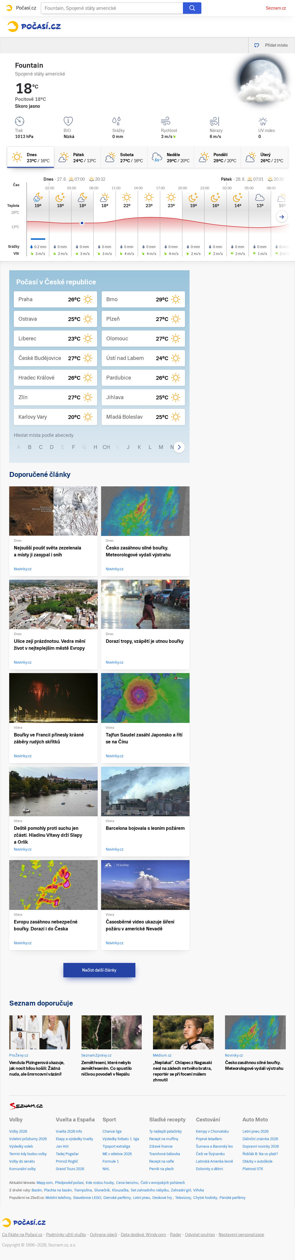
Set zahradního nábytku (150, 1190)
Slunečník (102, 1190)
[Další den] (282, 216)
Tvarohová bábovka (164, 1154)
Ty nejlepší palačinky (165, 1131)
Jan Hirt (62, 1146)
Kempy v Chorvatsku (212, 1131)
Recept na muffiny (163, 1139)
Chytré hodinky (205, 1198)
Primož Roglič (67, 1161)
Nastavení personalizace (241, 1234)
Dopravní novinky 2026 (261, 1146)
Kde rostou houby (100, 1183)
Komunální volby (22, 1169)
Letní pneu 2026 (255, 1131)
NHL (106, 1169)
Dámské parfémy (117, 1198)
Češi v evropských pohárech (163, 1183)
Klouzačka (120, 1190)
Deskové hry (162, 1198)
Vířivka (198, 1190)
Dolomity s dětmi (209, 1169)
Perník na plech (161, 1169)
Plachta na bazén (58, 1190)
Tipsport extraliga (116, 1146)
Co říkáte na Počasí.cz (22, 1234)
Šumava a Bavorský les (214, 1146)
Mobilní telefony (58, 1198)
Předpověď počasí (69, 1183)
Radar (175, 1234)
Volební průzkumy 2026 (28, 1139)
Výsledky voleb (21, 1146)
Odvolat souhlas (200, 1234)
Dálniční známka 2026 (260, 1139)
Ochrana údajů (103, 1234)
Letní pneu (141, 1198)
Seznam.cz (276, 8)
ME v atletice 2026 (117, 1154)
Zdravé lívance (161, 1146)
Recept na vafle (161, 1161)
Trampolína (83, 1190)
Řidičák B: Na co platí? (260, 1154)
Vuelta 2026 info (69, 1131)
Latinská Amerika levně (214, 1161)
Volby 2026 (18, 1131)
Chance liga (112, 1131)
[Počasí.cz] (34, 26)
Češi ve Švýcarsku (210, 1154)
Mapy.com (45, 1183)
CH (106, 447)
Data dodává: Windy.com (143, 1234)
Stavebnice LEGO (87, 1198)
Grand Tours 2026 (70, 1169)
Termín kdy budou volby (28, 1154)
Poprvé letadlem (209, 1139)
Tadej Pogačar (67, 1154)
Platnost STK (253, 1169)
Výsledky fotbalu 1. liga (121, 1139)
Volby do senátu (22, 1161)
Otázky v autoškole (258, 1161)
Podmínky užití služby (66, 1234)
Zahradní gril (181, 1190)
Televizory (183, 1198)
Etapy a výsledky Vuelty (74, 1139)
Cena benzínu (127, 1183)
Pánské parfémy (232, 1198)
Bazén (37, 1190)
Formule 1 (111, 1161)
